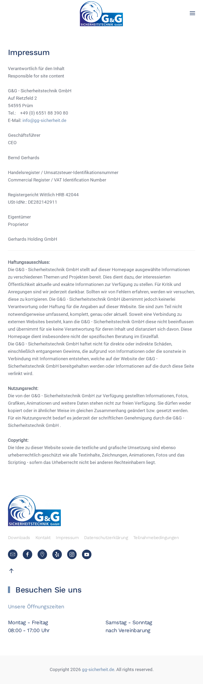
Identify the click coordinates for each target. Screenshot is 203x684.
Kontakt (43, 537)
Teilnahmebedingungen (156, 537)
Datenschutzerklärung (106, 537)
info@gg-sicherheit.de (44, 120)
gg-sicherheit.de (97, 669)
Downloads (19, 537)
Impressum (67, 537)
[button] (192, 13)
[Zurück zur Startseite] (101, 13)
